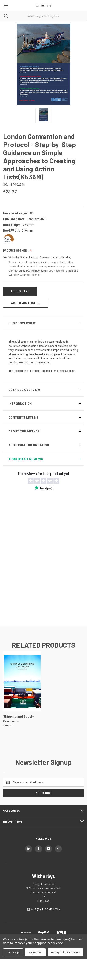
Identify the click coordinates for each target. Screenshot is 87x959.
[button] (43, 323)
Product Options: (16, 250)
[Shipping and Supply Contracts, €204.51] (22, 681)
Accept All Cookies (65, 952)
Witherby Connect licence (39, 257)
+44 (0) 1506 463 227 (45, 909)
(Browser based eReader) (55, 257)
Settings (13, 952)
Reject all (35, 952)
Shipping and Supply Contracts (18, 718)
